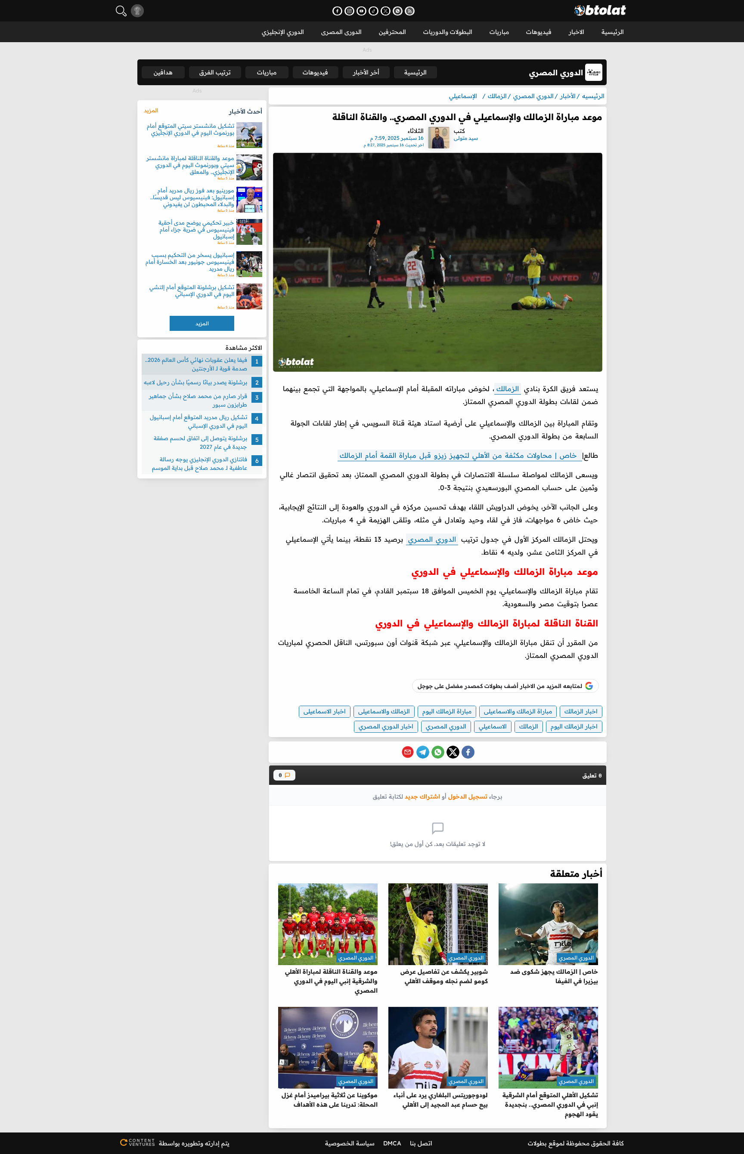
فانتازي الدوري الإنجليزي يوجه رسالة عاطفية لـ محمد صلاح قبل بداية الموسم (199, 463)
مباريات (499, 32)
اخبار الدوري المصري (386, 726)
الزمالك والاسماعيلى (384, 711)
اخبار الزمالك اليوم (574, 726)
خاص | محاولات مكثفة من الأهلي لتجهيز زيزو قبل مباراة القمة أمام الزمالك (460, 455)
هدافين (163, 72)
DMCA (392, 1143)
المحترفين (392, 32)
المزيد (151, 110)
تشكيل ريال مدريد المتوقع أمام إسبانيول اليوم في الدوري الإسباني (198, 421)
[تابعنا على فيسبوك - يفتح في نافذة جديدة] (337, 10)
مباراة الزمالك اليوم (446, 711)
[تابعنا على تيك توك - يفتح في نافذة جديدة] (373, 10)
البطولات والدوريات (447, 32)
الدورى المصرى (341, 32)
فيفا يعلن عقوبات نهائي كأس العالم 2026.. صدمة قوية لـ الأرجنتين (196, 364)
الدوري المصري (432, 539)
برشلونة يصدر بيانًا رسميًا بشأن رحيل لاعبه (195, 382)
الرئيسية (612, 32)
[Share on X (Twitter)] (452, 752)
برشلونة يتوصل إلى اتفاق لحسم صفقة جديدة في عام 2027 (200, 442)
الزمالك (507, 388)
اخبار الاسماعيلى (325, 711)
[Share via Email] (407, 752)
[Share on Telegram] (422, 752)
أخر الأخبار (366, 72)
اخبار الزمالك (581, 711)
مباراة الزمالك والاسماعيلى (518, 711)
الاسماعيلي (493, 726)
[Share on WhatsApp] (437, 752)
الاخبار (576, 32)
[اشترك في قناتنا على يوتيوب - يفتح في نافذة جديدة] (361, 10)
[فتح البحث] (121, 11)
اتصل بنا (421, 1143)
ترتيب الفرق (215, 72)
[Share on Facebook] (468, 752)
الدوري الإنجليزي (283, 32)
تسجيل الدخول (467, 796)
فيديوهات (539, 32)
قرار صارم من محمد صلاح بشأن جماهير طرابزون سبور (198, 400)
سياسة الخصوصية (350, 1143)
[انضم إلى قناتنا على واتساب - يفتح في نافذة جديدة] (398, 10)
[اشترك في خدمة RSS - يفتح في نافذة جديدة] (410, 10)
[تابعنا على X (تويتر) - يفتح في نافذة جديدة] (386, 10)
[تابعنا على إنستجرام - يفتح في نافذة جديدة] (349, 10)
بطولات (537, 1143)
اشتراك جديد (422, 796)
